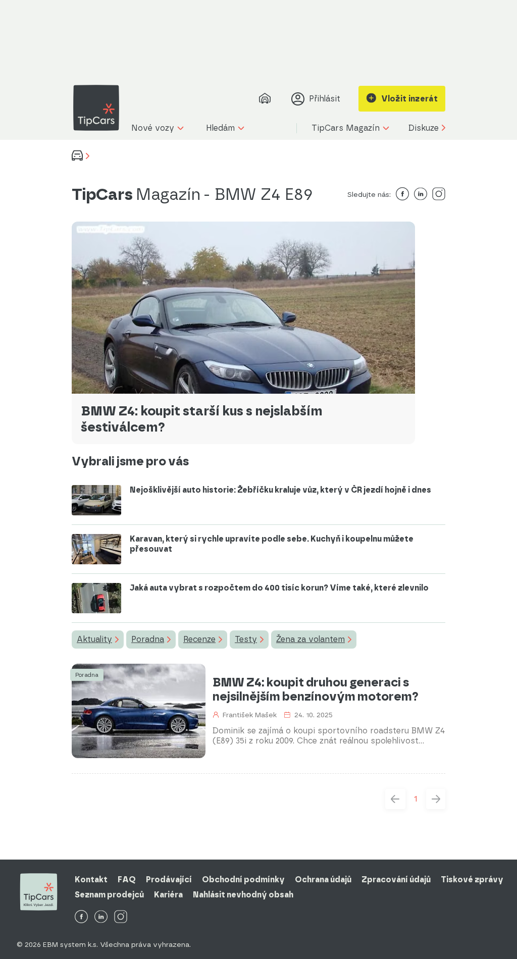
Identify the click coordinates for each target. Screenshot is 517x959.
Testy (246, 639)
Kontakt (91, 879)
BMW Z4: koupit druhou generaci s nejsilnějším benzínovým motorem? (316, 689)
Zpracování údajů (396, 879)
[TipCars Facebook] (81, 917)
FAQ (127, 879)
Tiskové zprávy (472, 879)
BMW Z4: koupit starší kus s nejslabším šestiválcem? (202, 419)
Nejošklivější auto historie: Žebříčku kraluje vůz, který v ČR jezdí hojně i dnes (280, 490)
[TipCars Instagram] (120, 917)
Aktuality (94, 639)
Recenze (199, 639)
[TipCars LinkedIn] (101, 917)
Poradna (147, 639)
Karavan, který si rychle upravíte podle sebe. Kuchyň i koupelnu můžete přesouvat (271, 544)
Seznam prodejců (109, 894)
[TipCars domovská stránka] (100, 108)
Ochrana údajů (323, 879)
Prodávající (169, 879)
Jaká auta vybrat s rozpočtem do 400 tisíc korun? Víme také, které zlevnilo (279, 588)
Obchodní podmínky (243, 879)
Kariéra (168, 894)
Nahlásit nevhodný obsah (243, 894)
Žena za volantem (310, 639)
